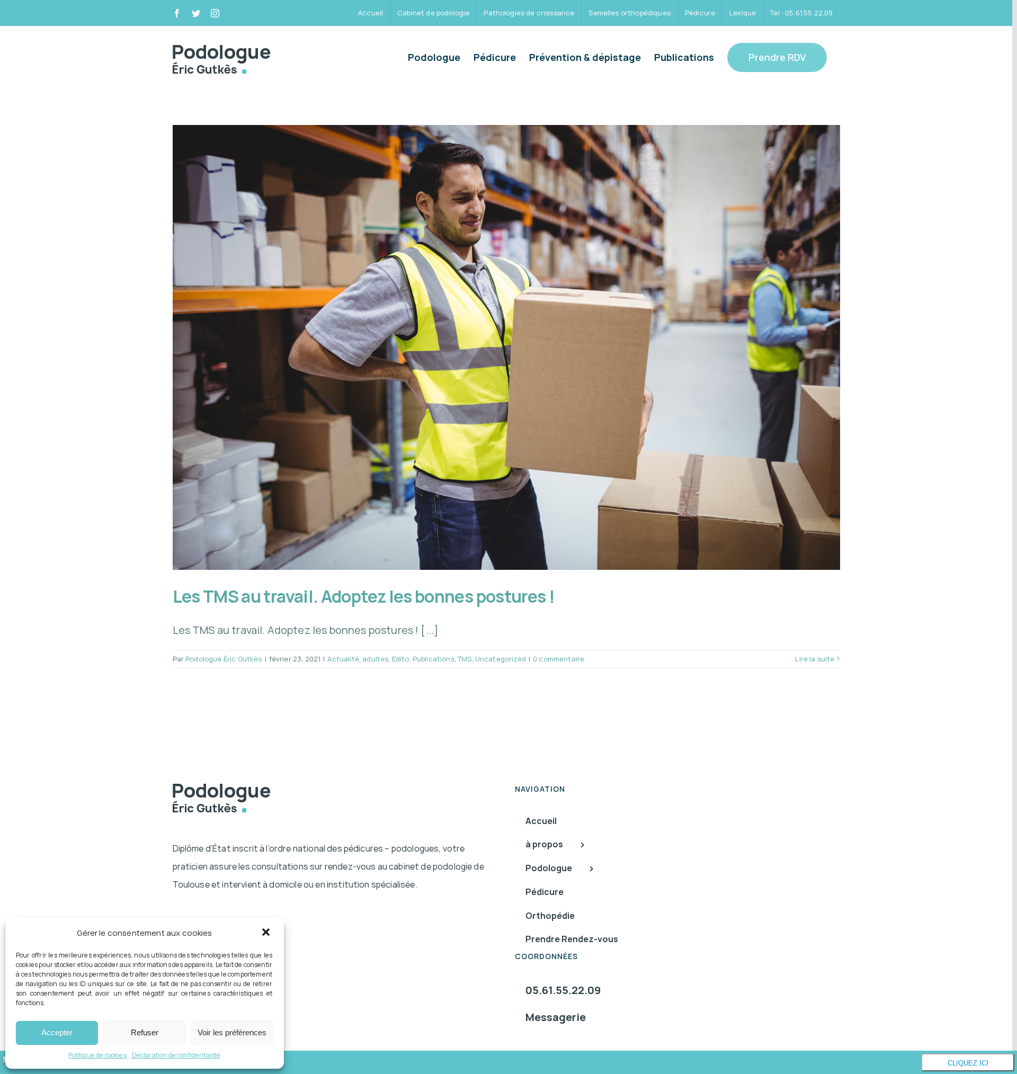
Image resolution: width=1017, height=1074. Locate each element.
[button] (267, 933)
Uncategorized (500, 659)
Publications (433, 659)
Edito (400, 659)
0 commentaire (558, 659)
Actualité (343, 659)
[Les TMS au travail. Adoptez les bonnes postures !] (506, 347)
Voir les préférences (232, 1032)
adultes (375, 659)
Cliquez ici (968, 1063)
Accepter (57, 1032)
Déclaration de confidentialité (176, 1055)
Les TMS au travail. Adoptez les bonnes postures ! (364, 596)
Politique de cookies (97, 1055)
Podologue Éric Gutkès (223, 659)
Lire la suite (814, 659)
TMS (464, 659)
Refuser (144, 1032)
